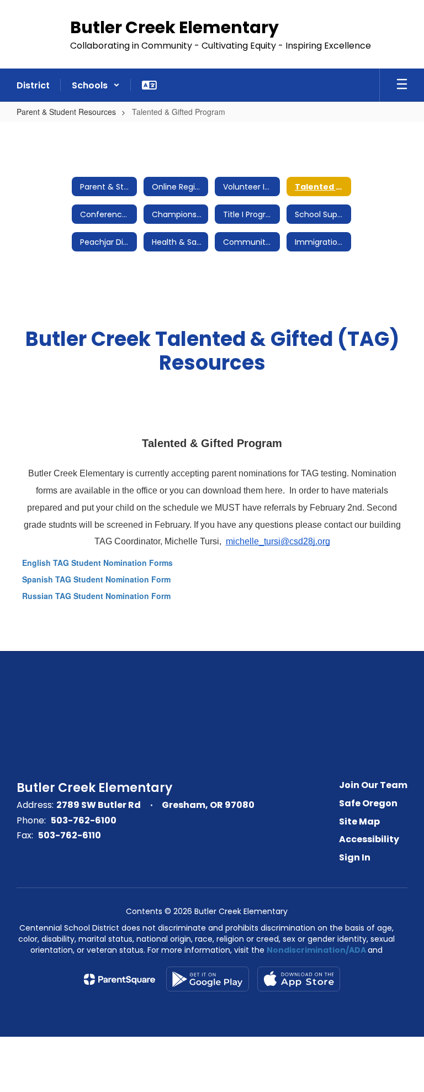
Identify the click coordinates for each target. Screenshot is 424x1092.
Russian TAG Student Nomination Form (96, 595)
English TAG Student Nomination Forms (97, 562)
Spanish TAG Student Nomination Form (96, 579)
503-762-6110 (69, 835)
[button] (96, 85)
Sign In (354, 857)
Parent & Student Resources (66, 111)
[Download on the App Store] (298, 979)
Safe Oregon (368, 803)
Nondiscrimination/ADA (316, 950)
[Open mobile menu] (402, 85)
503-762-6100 (83, 820)
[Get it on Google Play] (207, 979)
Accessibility (369, 839)
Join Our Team (373, 785)
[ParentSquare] (119, 979)
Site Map (359, 821)
